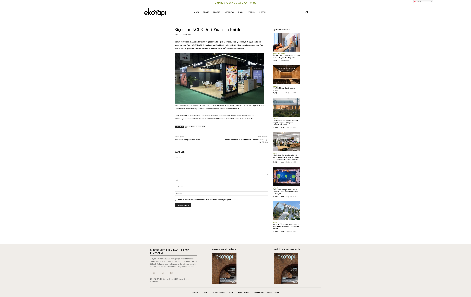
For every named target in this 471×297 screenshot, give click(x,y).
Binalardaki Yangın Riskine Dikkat (187, 140)
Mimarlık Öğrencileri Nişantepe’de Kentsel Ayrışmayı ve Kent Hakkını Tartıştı (286, 226)
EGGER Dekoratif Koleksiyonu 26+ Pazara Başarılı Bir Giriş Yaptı (286, 56)
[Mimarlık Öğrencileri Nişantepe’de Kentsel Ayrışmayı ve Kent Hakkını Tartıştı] (286, 210)
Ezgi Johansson (278, 93)
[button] (307, 12)
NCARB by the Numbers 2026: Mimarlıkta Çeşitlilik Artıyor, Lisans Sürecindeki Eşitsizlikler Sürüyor (286, 157)
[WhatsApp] (172, 273)
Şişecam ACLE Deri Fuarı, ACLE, (195, 127)
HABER (275, 222)
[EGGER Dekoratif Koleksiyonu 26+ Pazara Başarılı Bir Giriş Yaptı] (286, 42)
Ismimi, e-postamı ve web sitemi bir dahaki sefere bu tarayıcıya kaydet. (204, 200)
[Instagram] (154, 273)
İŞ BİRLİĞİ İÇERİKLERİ (279, 53)
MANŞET (275, 86)
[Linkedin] (163, 273)
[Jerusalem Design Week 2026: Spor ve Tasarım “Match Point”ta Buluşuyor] (286, 176)
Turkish (419, 1)
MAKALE (275, 153)
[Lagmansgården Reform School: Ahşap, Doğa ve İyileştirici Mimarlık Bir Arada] (286, 107)
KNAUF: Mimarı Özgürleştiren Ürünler (284, 89)
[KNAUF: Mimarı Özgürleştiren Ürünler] (286, 74)
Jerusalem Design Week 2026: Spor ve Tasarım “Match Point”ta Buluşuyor (286, 192)
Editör (177, 35)
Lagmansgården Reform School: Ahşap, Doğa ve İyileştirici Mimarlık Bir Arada (285, 122)
